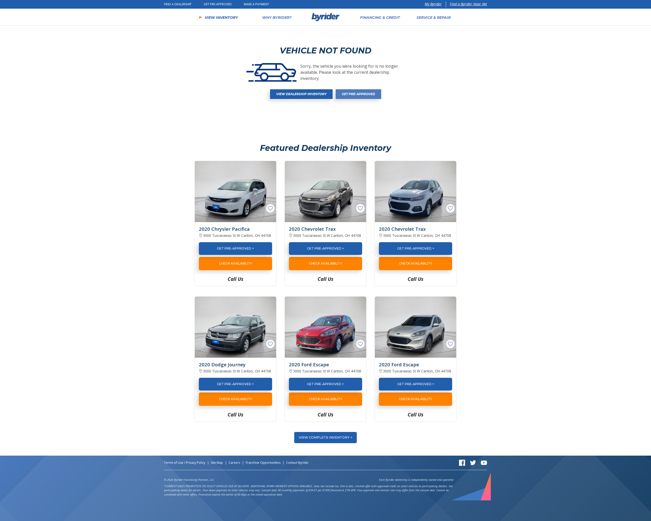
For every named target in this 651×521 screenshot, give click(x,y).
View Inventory (221, 17)
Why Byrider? (276, 17)
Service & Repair (434, 17)
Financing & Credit (380, 17)
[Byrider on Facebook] (462, 462)
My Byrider (433, 4)
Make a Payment (256, 4)
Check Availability (235, 263)
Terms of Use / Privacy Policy (184, 462)
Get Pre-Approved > (235, 248)
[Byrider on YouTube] (484, 462)
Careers (234, 462)
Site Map (217, 462)
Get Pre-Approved (218, 4)
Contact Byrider (297, 462)
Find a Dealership (177, 4)
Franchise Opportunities (263, 462)
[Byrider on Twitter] (473, 462)
